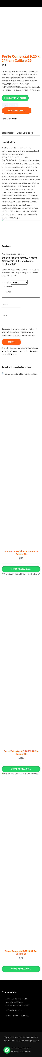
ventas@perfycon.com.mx (16, 1015)
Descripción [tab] (8, 133)
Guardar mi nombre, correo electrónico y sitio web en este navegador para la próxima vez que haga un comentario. (19, 332)
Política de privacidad (20, 1048)
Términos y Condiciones (21, 1051)
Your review (7, 286)
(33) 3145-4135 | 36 (13, 1010)
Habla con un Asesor (16, 98)
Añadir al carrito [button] (21, 598)
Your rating (6, 282)
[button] (15, 98)
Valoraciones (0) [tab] (25, 133)
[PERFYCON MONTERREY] (14, 3)
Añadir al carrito (16, 110)
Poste (14, 119)
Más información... (22, 569)
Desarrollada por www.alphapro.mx (25, 1040)
